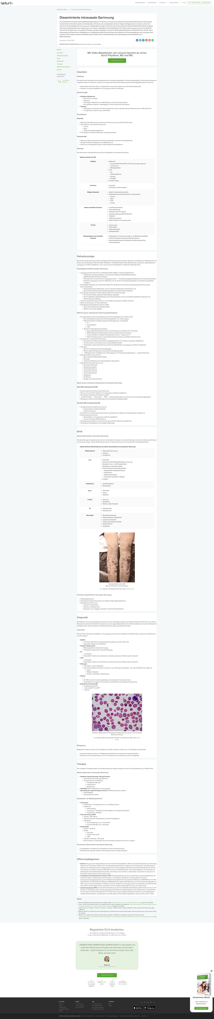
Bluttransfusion (91, 786)
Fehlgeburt (118, 218)
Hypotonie (105, 453)
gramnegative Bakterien (139, 163)
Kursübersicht (152, 2)
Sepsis (88, 28)
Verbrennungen (113, 225)
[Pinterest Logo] (148, 1002)
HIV (111, 172)
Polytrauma (86, 100)
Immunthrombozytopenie (87, 887)
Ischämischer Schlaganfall (109, 519)
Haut (90, 460)
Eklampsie (119, 214)
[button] (117, 60)
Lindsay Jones (90, 44)
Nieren (90, 490)
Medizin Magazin (140, 2)
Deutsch (144, 1016)
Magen (112, 198)
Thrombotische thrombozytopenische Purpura (92, 879)
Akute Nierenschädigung (90, 367)
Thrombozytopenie (104, 642)
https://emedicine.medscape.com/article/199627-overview (126, 902)
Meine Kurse (206, 2)
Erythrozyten (109, 650)
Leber (94, 309)
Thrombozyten (86, 26)
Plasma (90, 814)
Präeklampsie (112, 214)
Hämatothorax (87, 375)
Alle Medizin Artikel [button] (62, 9)
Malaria (117, 180)
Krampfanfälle (106, 526)
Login (184, 2)
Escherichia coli (114, 165)
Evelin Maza (98, 44)
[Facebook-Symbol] (141, 1002)
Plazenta (96, 337)
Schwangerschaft (135, 28)
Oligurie (105, 493)
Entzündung (93, 185)
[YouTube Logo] (151, 1002)
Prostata (112, 203)
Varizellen (112, 176)
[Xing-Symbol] (154, 1002)
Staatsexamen (173, 2)
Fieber (133, 877)
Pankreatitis (112, 185)
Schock (116, 451)
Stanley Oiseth (82, 44)
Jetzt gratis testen (194, 2)
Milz (128, 865)
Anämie (86, 644)
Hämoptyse (106, 499)
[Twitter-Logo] (145, 1002)
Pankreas (112, 196)
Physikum (162, 2)
